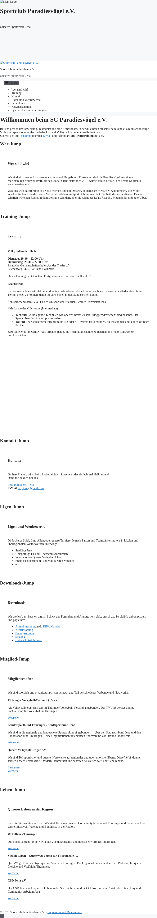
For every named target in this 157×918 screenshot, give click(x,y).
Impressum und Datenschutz (64, 912)
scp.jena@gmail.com (31, 488)
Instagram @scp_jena (21, 484)
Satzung (20, 636)
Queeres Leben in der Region (29, 110)
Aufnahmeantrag (25, 626)
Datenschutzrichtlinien (28, 640)
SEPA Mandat (51, 626)
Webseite (13, 717)
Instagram (25, 135)
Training (16, 93)
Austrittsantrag (24, 629)
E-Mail (47, 135)
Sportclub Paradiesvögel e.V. (17, 69)
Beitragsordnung (25, 633)
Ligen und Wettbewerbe (26, 99)
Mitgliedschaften (21, 106)
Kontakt (16, 96)
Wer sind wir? (19, 89)
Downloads (18, 103)
